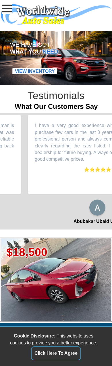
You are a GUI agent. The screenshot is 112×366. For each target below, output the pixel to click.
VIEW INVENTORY (35, 71)
